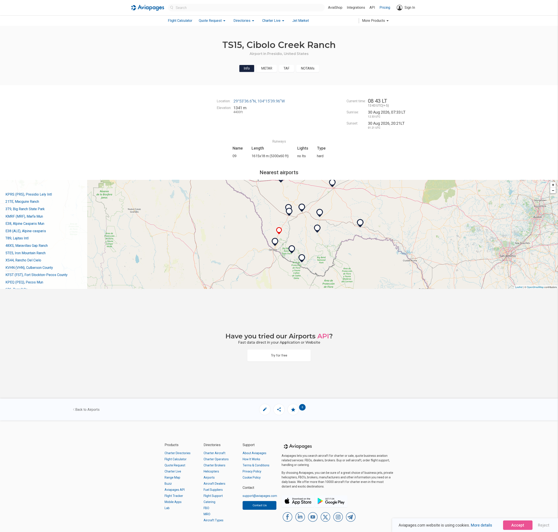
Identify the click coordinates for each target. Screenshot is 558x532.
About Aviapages (254, 453)
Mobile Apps (173, 502)
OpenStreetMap (535, 287)
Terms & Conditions (256, 465)
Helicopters (211, 471)
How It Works (251, 459)
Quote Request (175, 465)
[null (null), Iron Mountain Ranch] (320, 213)
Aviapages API (175, 489)
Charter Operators (216, 459)
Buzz (168, 483)
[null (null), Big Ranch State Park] (292, 249)
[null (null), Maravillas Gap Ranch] (317, 229)
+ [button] (553, 184)
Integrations (356, 7)
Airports (209, 477)
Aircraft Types (213, 520)
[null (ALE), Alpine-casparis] (302, 208)
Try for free (279, 355)
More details (481, 525)
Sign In (410, 7)
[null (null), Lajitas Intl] (302, 258)
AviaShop (335, 7)
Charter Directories (178, 453)
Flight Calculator (180, 21)
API (372, 7)
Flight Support (213, 496)
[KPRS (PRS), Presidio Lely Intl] (275, 242)
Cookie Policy (252, 477)
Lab (167, 508)
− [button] (553, 190)
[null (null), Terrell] (360, 223)
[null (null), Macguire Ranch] (289, 212)
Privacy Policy (252, 471)
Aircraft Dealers (214, 483)
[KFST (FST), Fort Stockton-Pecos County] (332, 183)
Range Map (172, 477)
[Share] (279, 409)
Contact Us (260, 505)
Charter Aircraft (214, 453)
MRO (207, 514)
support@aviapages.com (260, 496)
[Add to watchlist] (293, 409)
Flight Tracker (174, 496)
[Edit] (264, 409)
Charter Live (173, 471)
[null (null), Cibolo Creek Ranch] (279, 230)
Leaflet (518, 287)
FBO (206, 508)
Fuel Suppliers (213, 489)
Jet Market (300, 21)
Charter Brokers (214, 465)
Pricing (384, 7)
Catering (209, 502)
